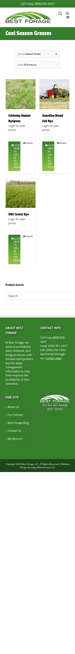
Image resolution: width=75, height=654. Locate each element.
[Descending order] (56, 54)
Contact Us (14, 430)
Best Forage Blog (18, 423)
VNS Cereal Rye (18, 214)
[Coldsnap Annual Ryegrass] (20, 94)
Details (29, 143)
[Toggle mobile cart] (68, 17)
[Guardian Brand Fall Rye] (54, 94)
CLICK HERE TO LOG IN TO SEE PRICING (17, 156)
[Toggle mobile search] (60, 13)
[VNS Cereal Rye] (20, 193)
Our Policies (15, 415)
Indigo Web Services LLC (43, 467)
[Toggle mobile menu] (68, 13)
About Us (13, 407)
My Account (15, 438)
